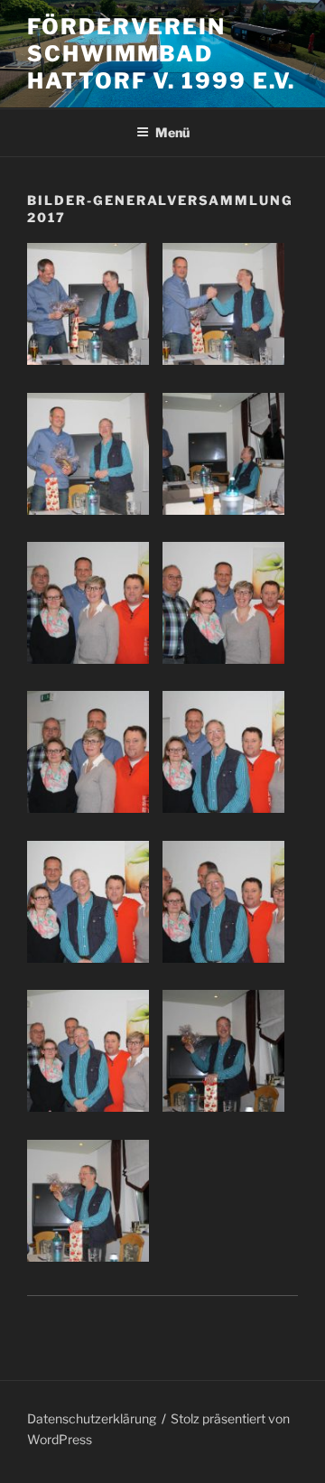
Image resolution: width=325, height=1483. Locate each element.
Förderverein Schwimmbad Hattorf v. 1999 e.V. (161, 54)
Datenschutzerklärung (91, 1418)
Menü (172, 132)
